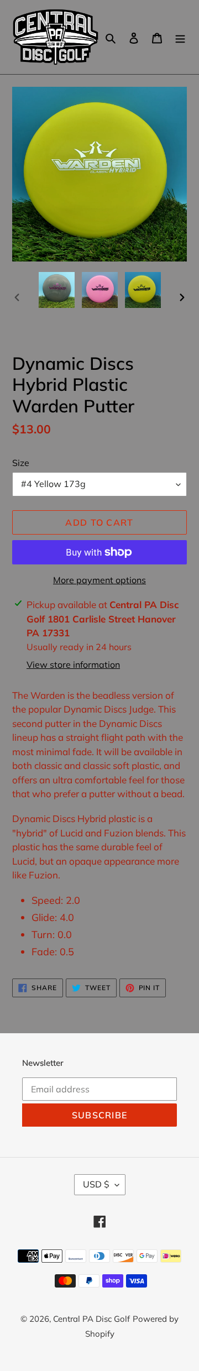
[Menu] (180, 37)
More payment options (99, 579)
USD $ (96, 1184)
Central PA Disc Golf (91, 1319)
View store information (73, 664)
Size (20, 462)
